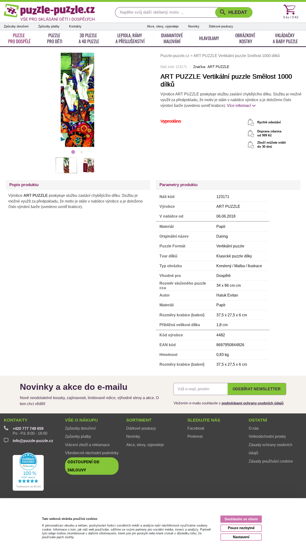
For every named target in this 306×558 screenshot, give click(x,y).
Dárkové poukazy (221, 26)
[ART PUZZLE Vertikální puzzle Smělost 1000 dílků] (77, 99)
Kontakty (75, 26)
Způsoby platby (49, 26)
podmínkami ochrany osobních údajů (253, 403)
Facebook (195, 428)
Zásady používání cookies (271, 461)
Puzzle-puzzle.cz (175, 56)
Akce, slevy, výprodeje (163, 26)
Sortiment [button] (139, 420)
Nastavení (241, 537)
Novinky (193, 26)
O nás (254, 428)
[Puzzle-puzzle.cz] (49, 12)
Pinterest (194, 436)
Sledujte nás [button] (203, 420)
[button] (233, 12)
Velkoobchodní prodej (267, 436)
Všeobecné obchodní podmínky (92, 453)
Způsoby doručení (16, 26)
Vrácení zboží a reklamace (87, 445)
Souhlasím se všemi (241, 519)
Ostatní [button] (258, 420)
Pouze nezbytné (241, 528)
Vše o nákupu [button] (81, 420)
